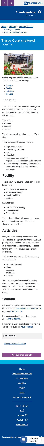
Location (9, 85)
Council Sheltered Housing (15, 32)
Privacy (22, 388)
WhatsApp (22, 425)
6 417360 (14, 319)
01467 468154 (16, 311)
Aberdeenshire (33, 3)
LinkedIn (22, 415)
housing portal (27, 327)
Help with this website (22, 374)
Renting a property (12, 30)
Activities (10, 91)
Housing (12, 27)
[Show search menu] (11, 3)
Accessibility (22, 378)
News (22, 393)
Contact (9, 94)
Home (3, 27)
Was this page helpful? (22, 355)
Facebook (22, 406)
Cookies (22, 383)
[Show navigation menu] (4, 3)
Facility (9, 88)
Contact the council (22, 397)
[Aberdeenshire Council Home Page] (28, 13)
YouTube (22, 420)
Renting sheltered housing (15, 344)
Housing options (26, 27)
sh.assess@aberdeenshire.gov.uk (27, 308)
